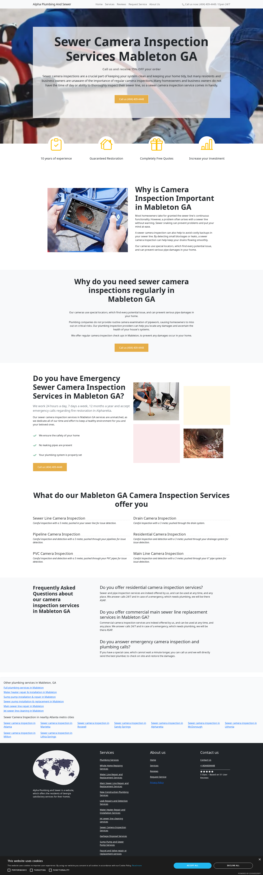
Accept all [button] (192, 865)
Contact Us (205, 759)
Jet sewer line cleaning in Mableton (24, 710)
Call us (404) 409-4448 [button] (131, 99)
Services (109, 4)
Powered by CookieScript (249, 873)
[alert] (131, 865)
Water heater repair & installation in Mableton (30, 692)
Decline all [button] (233, 865)
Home (99, 4)
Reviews (121, 4)
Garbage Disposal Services (113, 836)
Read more (137, 865)
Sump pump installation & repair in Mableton (30, 697)
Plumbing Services (109, 759)
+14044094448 (207, 765)
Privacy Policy (157, 782)
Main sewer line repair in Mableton (24, 706)
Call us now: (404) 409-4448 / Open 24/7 (207, 4)
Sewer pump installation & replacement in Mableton (34, 701)
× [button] (259, 859)
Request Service (138, 4)
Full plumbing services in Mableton (24, 687)
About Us (154, 4)
